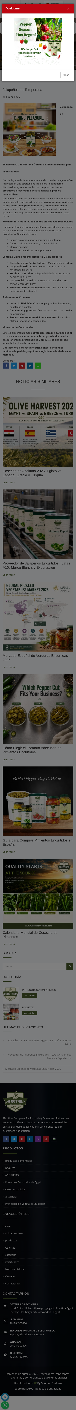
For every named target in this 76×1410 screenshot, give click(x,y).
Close (66, 75)
